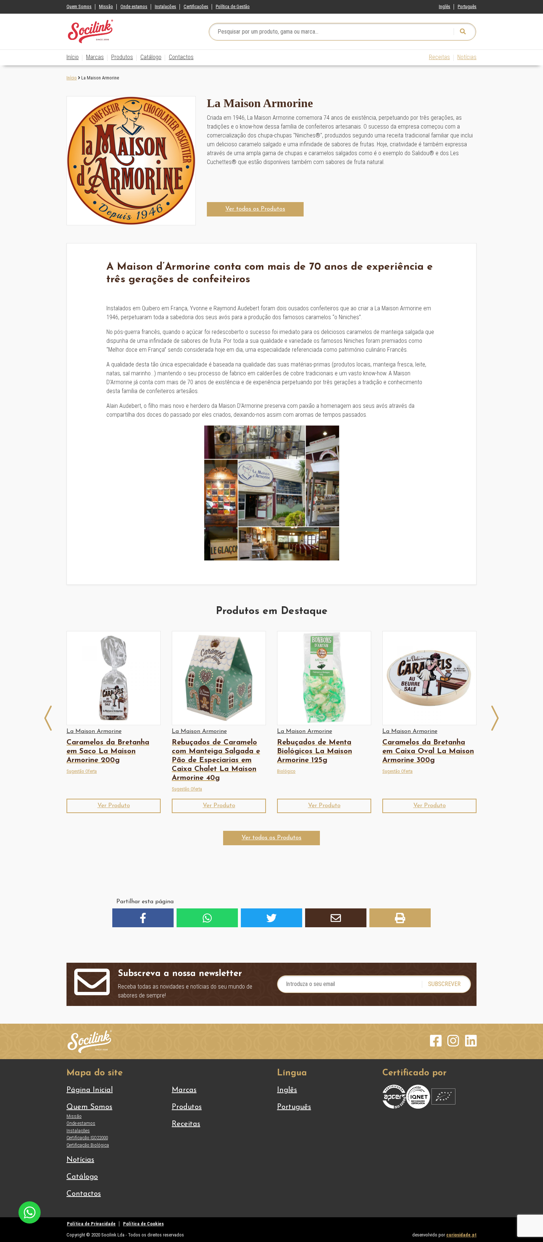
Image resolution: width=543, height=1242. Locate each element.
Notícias (467, 57)
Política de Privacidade (91, 1223)
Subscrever (444, 983)
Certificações (196, 6)
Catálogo (150, 57)
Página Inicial (89, 1090)
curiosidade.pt (461, 1235)
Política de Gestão (233, 6)
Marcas (95, 57)
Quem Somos (79, 6)
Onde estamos (133, 6)
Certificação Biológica (87, 1145)
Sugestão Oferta (81, 771)
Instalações (165, 6)
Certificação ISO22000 (87, 1137)
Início (72, 57)
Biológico (286, 771)
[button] (255, 209)
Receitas (439, 57)
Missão (106, 6)
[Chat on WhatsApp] (29, 1211)
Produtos (122, 57)
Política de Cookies (143, 1223)
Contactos (181, 57)
